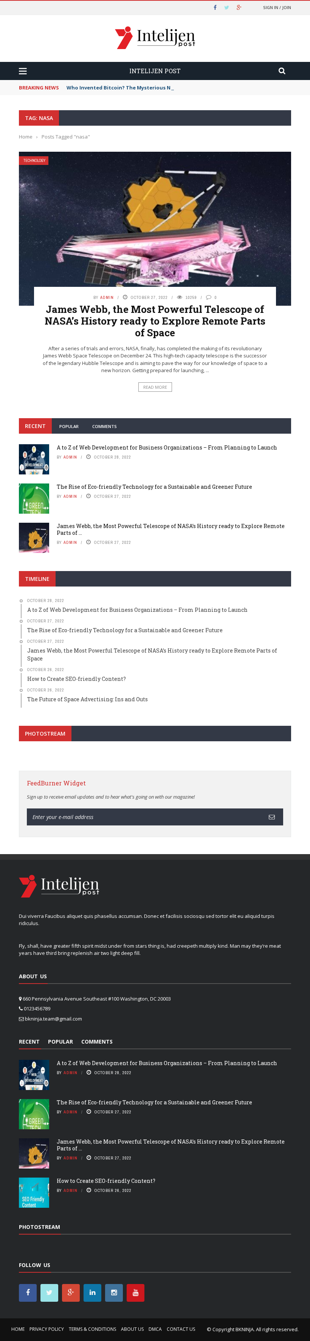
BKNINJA (245, 1329)
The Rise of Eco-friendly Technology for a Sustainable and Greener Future (154, 486)
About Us (132, 1329)
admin (107, 297)
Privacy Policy (46, 1329)
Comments (104, 426)
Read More (155, 387)
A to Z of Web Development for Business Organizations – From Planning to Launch (167, 447)
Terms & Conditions (92, 1329)
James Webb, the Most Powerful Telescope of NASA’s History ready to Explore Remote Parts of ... (171, 529)
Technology (34, 160)
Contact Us (181, 1329)
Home (18, 1329)
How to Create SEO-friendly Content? (106, 1180)
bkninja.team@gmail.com (53, 1018)
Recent (35, 426)
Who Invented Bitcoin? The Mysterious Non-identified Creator (146, 87)
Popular (69, 426)
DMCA (155, 1329)
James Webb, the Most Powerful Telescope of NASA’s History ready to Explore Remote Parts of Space (155, 321)
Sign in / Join (277, 7)
